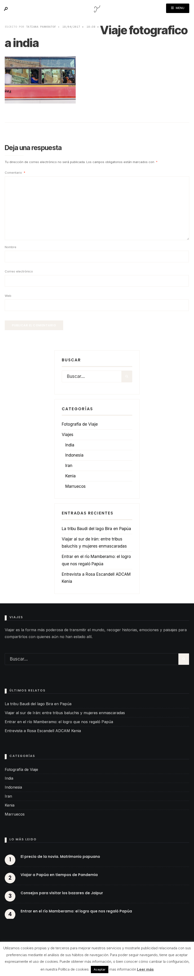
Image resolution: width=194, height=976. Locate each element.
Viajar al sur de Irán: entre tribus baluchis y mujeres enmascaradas (65, 712)
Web (8, 296)
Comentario (15, 172)
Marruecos (75, 486)
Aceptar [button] (100, 969)
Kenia (70, 475)
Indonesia (74, 455)
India (69, 444)
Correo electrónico (19, 271)
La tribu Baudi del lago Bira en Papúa (96, 528)
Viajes (67, 434)
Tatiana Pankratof (41, 26)
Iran (68, 465)
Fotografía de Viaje (80, 424)
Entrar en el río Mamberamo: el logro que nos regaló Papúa (59, 721)
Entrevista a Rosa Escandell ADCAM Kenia (43, 730)
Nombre (10, 247)
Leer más (145, 969)
